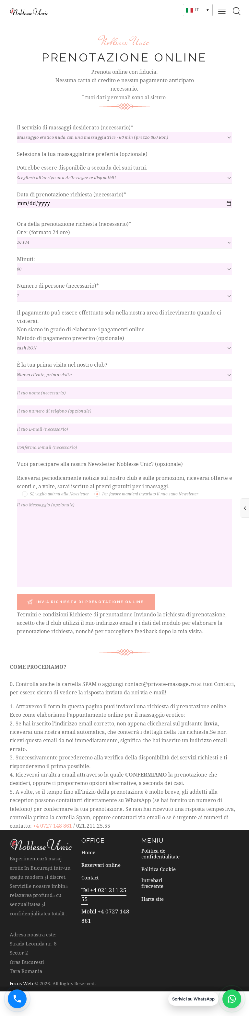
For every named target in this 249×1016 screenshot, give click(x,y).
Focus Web (21, 983)
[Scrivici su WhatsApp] (231, 998)
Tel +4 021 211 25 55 (103, 894)
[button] (222, 10)
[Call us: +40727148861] (17, 998)
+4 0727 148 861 (52, 825)
